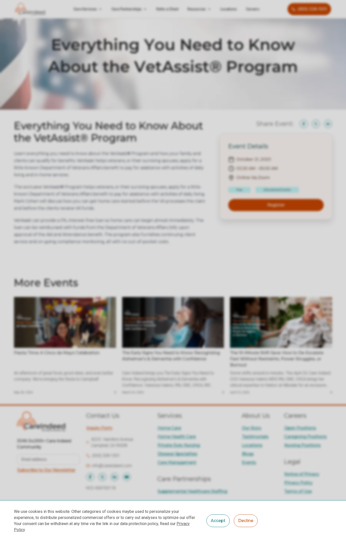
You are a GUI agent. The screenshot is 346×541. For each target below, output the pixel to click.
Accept (218, 520)
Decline (245, 520)
